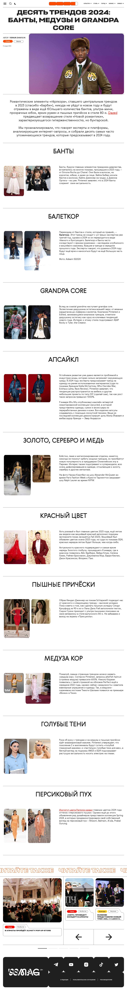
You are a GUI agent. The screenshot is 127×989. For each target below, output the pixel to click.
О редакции (64, 979)
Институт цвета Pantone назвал (76, 810)
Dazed (112, 113)
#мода (18, 41)
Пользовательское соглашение (84, 979)
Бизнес (111, 3)
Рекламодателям (106, 979)
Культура (87, 3)
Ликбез (119, 3)
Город (103, 3)
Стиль (95, 3)
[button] (79, 937)
